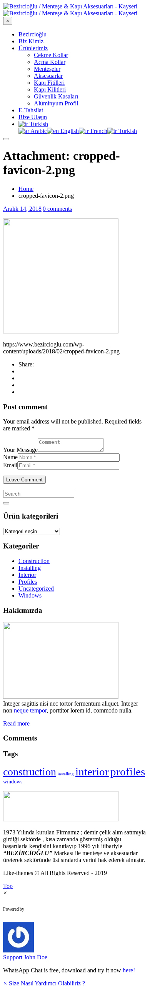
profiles (127, 771)
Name (10, 457)
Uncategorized (36, 588)
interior (92, 772)
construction (29, 772)
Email (10, 465)
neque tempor (30, 710)
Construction (34, 561)
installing (66, 774)
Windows (30, 595)
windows (12, 782)
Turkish (38, 124)
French (98, 131)
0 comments (57, 208)
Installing (29, 568)
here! (129, 970)
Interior (27, 574)
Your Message (20, 450)
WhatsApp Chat (56, 909)
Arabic (38, 131)
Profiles (27, 581)
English (69, 131)
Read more (16, 723)
